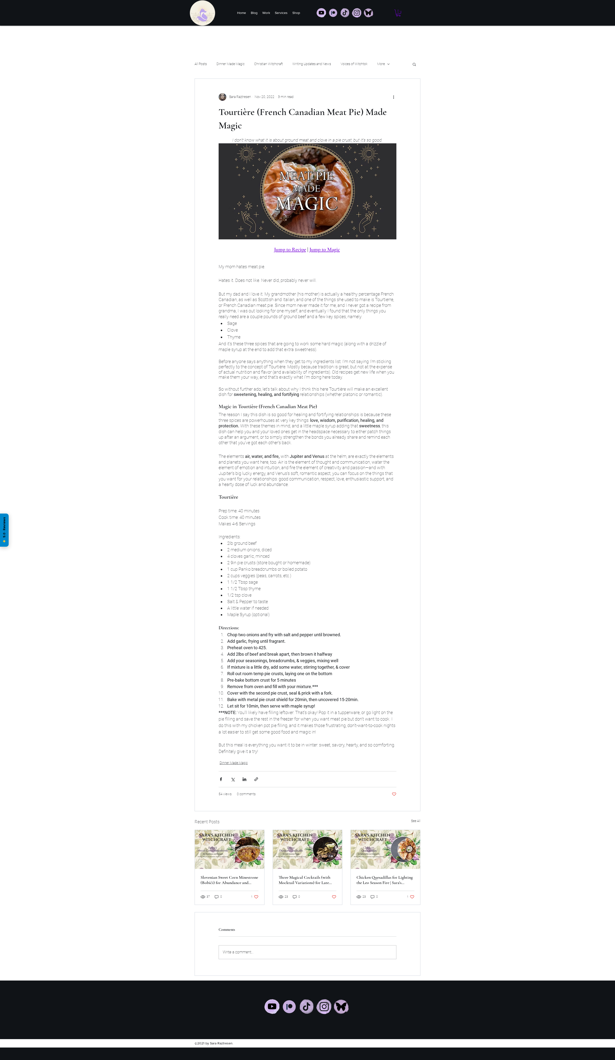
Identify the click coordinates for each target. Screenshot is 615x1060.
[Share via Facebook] (221, 779)
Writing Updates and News (311, 64)
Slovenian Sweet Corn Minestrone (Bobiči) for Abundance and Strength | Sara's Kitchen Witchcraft (229, 880)
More (381, 64)
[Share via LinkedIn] (244, 779)
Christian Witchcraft (268, 64)
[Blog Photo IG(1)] (368, 13)
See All (415, 821)
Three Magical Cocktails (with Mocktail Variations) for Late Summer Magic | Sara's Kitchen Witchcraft (305, 880)
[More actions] (393, 97)
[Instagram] (323, 1006)
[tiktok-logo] (345, 13)
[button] (398, 13)
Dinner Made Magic (230, 64)
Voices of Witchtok (354, 64)
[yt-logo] (321, 13)
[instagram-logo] (356, 13)
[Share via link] (256, 779)
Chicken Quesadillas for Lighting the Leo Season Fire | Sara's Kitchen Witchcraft (385, 880)
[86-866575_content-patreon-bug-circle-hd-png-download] (333, 13)
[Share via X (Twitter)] (232, 779)
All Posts (201, 64)
